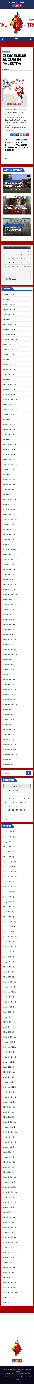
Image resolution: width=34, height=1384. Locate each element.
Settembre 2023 (8, 464)
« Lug (5, 819)
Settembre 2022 (8, 519)
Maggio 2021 (7, 569)
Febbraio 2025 (8, 384)
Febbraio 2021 (8, 584)
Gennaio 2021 (8, 589)
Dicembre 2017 (8, 750)
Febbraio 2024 (8, 444)
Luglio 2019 (7, 674)
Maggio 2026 (7, 309)
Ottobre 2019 (7, 659)
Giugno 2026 (7, 304)
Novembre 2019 (8, 654)
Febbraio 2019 (8, 689)
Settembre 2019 (8, 664)
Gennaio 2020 (8, 644)
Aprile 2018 (7, 735)
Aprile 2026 (7, 314)
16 (28, 802)
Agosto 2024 (7, 414)
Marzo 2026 (7, 319)
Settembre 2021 (8, 559)
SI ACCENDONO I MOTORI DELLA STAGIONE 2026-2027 (16, 186)
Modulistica (12, 1376)
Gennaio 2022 (8, 544)
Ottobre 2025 (7, 344)
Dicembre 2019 (8, 649)
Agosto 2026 (7, 294)
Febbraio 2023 (8, 499)
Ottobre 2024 (7, 404)
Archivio (17, 1380)
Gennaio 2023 (8, 504)
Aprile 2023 (7, 489)
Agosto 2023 (7, 469)
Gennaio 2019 (8, 694)
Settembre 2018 (8, 715)
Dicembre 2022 (8, 509)
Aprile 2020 (7, 629)
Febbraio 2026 (8, 324)
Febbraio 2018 (8, 745)
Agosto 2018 (7, 720)
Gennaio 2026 (8, 329)
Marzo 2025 (7, 379)
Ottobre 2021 (7, 554)
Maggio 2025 (7, 369)
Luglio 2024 (7, 419)
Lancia (6, 69)
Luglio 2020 (7, 614)
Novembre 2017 (8, 755)
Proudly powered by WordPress (12, 1369)
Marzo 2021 (7, 579)
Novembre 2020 (8, 594)
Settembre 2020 (8, 604)
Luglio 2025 (7, 359)
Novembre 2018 (8, 705)
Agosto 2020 (7, 609)
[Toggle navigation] (16, 39)
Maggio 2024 (7, 429)
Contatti (5, 1376)
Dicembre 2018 (8, 699)
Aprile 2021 (7, 574)
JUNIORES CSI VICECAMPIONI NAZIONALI (13, 229)
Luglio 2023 (7, 474)
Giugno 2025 (7, 364)
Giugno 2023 (7, 479)
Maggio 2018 (7, 730)
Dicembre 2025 (8, 334)
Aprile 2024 (7, 434)
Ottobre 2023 (7, 459)
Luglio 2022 (7, 529)
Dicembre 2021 (8, 549)
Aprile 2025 (7, 374)
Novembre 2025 (8, 339)
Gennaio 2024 (8, 449)
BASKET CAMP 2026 (16, 208)
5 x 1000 (28, 1376)
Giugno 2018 (7, 725)
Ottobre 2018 (7, 710)
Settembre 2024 (8, 409)
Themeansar (17, 1371)
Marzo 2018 (7, 740)
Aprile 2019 (7, 684)
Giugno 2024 (7, 424)
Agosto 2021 (7, 564)
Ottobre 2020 (7, 599)
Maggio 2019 (7, 679)
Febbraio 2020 (8, 639)
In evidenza (6, 51)
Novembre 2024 (8, 399)
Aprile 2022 (7, 539)
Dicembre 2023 (8, 454)
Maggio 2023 (7, 484)
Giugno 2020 (7, 619)
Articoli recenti (9, 181)
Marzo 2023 (7, 494)
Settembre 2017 (8, 765)
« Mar (6, 274)
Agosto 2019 (7, 669)
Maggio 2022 (7, 534)
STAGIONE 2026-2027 (10, 1373)
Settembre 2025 (8, 349)
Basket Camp (21, 1376)
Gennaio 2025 (8, 389)
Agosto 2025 (7, 354)
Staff (19, 189)
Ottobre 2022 (7, 514)
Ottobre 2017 (7, 760)
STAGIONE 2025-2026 (24, 1373)
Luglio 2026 (7, 299)
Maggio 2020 (7, 624)
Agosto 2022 (7, 524)
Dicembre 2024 (8, 394)
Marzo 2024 (7, 439)
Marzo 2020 (7, 634)
